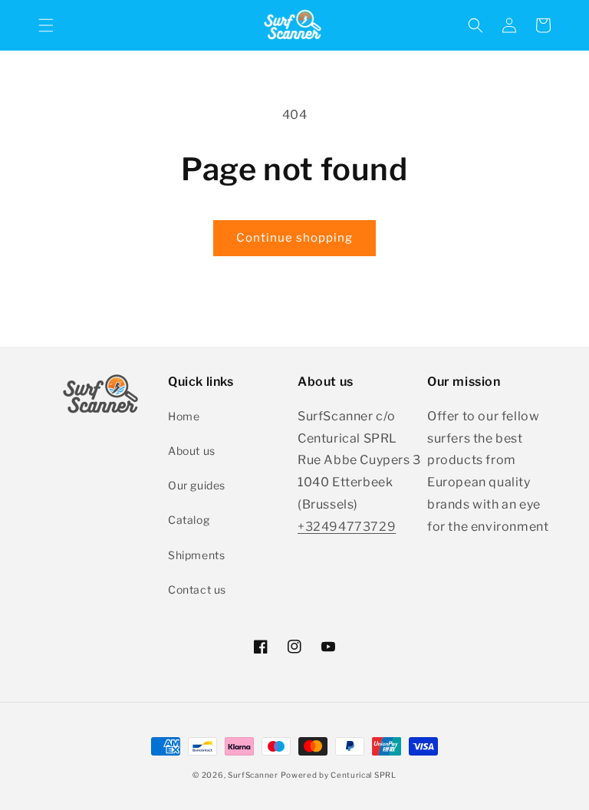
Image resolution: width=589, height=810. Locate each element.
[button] (46, 25)
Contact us (197, 589)
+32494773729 (347, 526)
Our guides (196, 485)
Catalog (188, 519)
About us (192, 450)
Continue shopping (294, 238)
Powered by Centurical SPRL (338, 774)
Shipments (196, 554)
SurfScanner (253, 774)
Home (183, 416)
